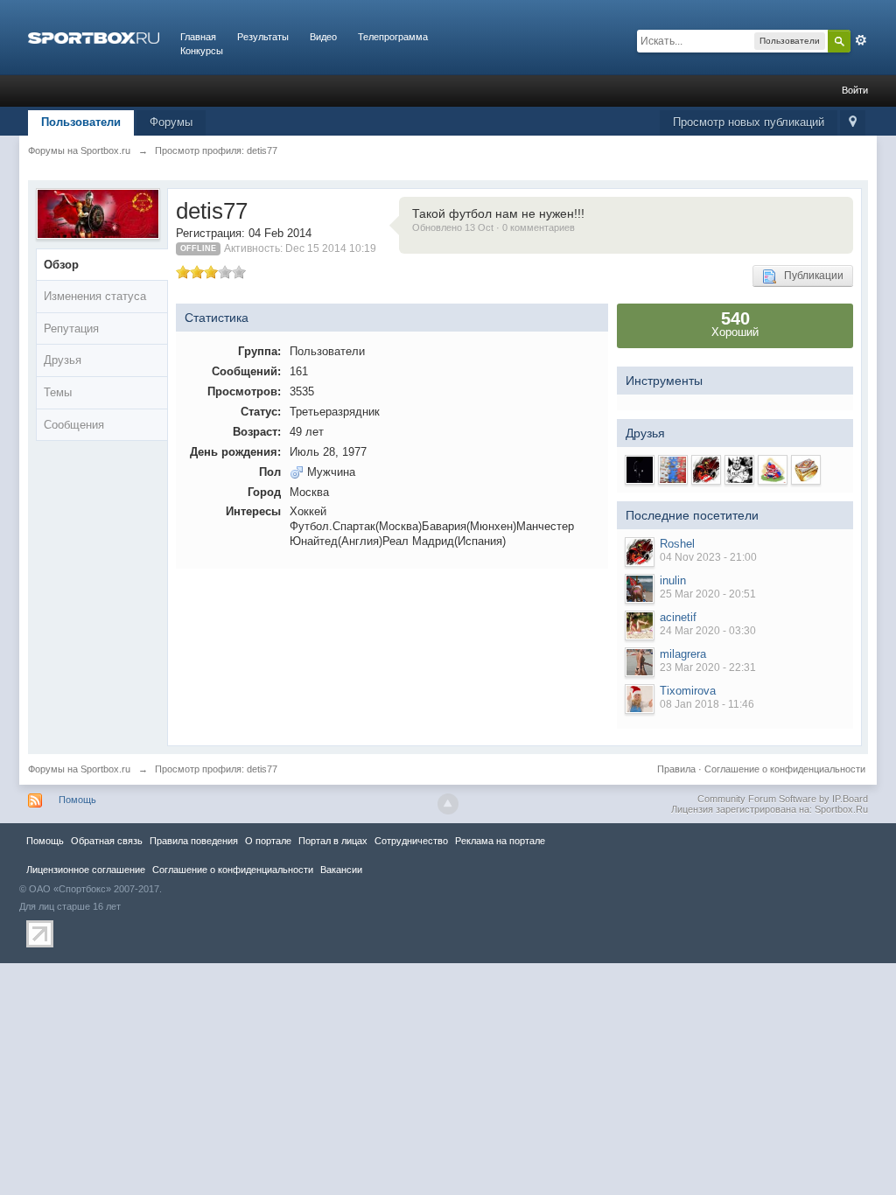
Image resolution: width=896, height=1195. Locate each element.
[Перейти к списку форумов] (93, 36)
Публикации (810, 275)
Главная (198, 36)
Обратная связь (107, 840)
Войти (855, 90)
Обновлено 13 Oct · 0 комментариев (493, 227)
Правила (676, 769)
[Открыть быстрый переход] (852, 123)
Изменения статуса (95, 296)
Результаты (263, 36)
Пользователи (81, 122)
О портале (268, 840)
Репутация (71, 328)
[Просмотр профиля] (639, 552)
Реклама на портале (500, 840)
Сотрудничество (411, 840)
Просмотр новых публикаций (748, 122)
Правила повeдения (194, 840)
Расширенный (861, 40)
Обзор (61, 264)
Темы (58, 392)
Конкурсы (201, 50)
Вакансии (341, 869)
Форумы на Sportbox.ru (79, 769)
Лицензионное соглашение (85, 869)
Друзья (62, 360)
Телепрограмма (393, 36)
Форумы (171, 122)
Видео (323, 36)
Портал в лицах (333, 840)
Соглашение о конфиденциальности (784, 769)
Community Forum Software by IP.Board (782, 798)
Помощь (77, 799)
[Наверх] (448, 803)
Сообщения (74, 424)
